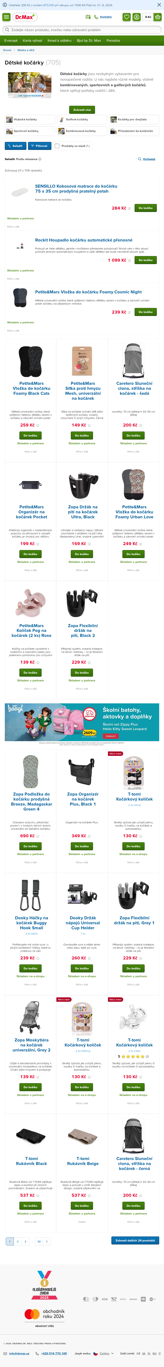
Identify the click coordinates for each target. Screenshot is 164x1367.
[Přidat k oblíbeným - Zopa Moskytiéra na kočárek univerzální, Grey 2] (51, 1000)
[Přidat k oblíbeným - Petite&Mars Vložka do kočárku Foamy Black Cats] (51, 343)
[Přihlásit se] (137, 17)
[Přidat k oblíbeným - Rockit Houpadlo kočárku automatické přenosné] (154, 235)
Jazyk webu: (83, 1353)
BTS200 (48, 5)
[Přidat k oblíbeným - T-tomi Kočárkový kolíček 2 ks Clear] (154, 1000)
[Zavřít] (159, 5)
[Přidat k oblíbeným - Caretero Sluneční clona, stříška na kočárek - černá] (154, 1119)
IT (160, 1353)
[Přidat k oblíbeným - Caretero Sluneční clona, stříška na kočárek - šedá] (154, 343)
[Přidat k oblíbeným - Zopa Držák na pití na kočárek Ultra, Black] (103, 467)
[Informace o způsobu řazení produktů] (40, 159)
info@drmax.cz (19, 1353)
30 (39, 1241)
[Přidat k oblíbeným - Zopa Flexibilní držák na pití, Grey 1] (154, 878)
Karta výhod (32, 40)
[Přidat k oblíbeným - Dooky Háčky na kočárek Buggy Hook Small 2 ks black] (51, 878)
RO (155, 1353)
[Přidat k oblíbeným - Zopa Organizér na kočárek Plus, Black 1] (103, 754)
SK (144, 1353)
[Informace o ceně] (129, 208)
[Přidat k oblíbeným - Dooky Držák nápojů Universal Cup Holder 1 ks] (103, 878)
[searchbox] (82, 30)
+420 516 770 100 (54, 1353)
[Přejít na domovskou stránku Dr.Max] (25, 17)
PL (149, 1353)
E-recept (10, 40)
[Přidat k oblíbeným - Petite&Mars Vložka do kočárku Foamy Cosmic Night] (154, 287)
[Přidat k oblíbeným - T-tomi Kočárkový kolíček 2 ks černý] (154, 754)
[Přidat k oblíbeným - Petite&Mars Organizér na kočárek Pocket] (51, 467)
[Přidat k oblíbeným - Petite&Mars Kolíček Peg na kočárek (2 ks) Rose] (51, 586)
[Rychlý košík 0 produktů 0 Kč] (158, 17)
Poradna (113, 40)
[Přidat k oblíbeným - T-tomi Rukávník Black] (51, 1119)
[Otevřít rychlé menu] (6, 17)
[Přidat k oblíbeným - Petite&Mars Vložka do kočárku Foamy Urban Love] (154, 467)
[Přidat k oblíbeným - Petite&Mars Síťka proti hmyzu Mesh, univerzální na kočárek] (103, 343)
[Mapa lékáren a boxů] (88, 17)
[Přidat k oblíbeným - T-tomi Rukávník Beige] (103, 1119)
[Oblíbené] (127, 17)
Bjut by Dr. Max (89, 40)
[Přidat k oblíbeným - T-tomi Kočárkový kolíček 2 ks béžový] (103, 1000)
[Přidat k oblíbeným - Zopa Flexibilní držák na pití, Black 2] (103, 586)
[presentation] (20, 192)
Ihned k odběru (59, 40)
